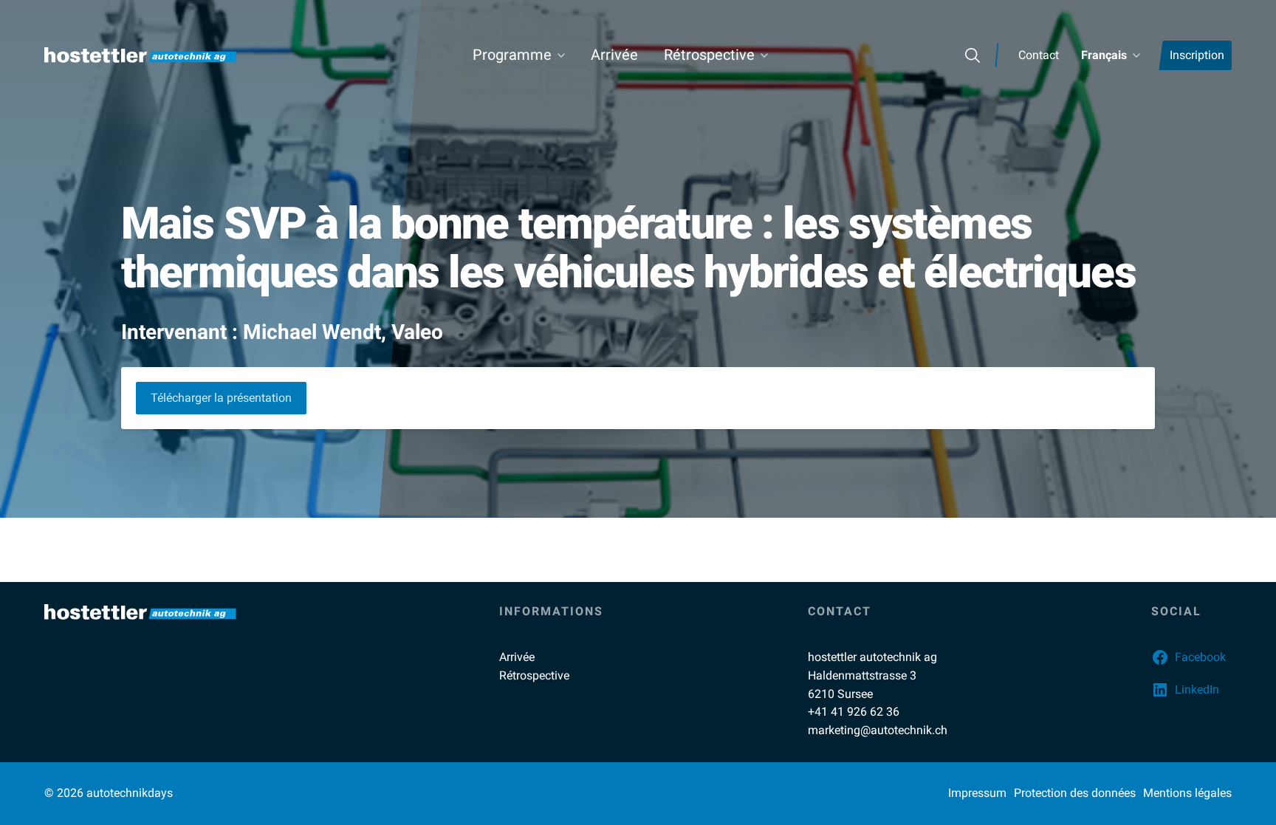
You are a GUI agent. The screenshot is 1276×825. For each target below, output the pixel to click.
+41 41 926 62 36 (853, 712)
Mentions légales (1187, 793)
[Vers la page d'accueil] (140, 55)
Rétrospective (709, 55)
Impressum (977, 793)
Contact (1038, 55)
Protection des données (1075, 793)
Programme (512, 55)
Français (1104, 55)
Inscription (1197, 55)
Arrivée (614, 55)
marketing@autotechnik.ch (877, 730)
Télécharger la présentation (221, 398)
